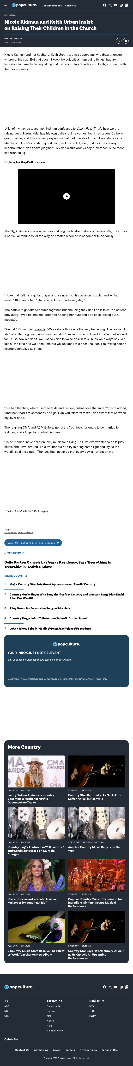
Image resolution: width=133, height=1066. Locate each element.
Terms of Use (69, 678)
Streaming (54, 1000)
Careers (70, 1049)
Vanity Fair (84, 128)
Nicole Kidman (25, 532)
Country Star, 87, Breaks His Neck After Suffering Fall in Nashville (94, 796)
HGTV (92, 1015)
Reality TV (96, 1000)
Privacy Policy (101, 678)
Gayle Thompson (14, 38)
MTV (91, 1006)
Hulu (49, 1025)
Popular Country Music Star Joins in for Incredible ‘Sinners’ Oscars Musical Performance (95, 902)
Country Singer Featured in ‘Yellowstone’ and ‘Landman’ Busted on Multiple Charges (36, 850)
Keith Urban (59, 54)
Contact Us (22, 1049)
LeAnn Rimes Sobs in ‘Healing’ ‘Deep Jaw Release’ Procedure (50, 628)
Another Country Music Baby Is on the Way (94, 848)
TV (6, 1000)
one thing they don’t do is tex (87, 309)
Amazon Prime (55, 1030)
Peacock (51, 1011)
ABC (6, 1006)
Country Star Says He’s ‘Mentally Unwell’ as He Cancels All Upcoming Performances (96, 954)
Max (49, 1015)
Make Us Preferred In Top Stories (32, 542)
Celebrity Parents (80, 842)
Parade (39, 329)
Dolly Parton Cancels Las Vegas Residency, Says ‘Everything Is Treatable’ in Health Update (57, 564)
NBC (6, 1011)
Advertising (41, 1049)
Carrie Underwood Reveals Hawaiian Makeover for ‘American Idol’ (33, 900)
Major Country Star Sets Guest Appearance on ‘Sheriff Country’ (53, 584)
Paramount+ (53, 1006)
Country (9, 15)
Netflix (50, 1020)
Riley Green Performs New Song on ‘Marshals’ (41, 608)
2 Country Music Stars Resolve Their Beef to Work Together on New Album (36, 952)
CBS (6, 1015)
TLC (91, 1011)
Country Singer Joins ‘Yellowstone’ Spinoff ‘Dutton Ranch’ (49, 618)
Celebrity (70, 5)
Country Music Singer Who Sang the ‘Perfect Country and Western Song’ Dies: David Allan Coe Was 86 (67, 596)
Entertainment (52, 5)
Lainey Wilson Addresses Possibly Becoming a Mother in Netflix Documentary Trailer (31, 798)
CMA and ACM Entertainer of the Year (49, 427)
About (56, 1049)
